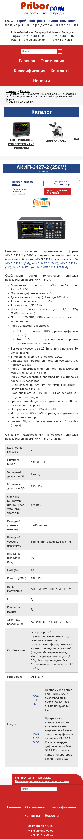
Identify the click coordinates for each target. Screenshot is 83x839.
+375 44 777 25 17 (62, 39)
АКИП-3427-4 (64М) (26, 267)
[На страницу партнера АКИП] (41, 206)
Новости (41, 81)
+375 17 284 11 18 (33, 36)
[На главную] (42, 8)
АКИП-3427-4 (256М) (54, 267)
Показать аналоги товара (22, 183)
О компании (52, 60)
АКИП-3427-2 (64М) (45, 263)
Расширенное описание (19, 190)
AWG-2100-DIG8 (36, 738)
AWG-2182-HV (36, 699)
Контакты (60, 71)
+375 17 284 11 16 (62, 36)
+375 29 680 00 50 (33, 39)
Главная (27, 60)
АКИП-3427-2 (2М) (17, 263)
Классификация (29, 71)
